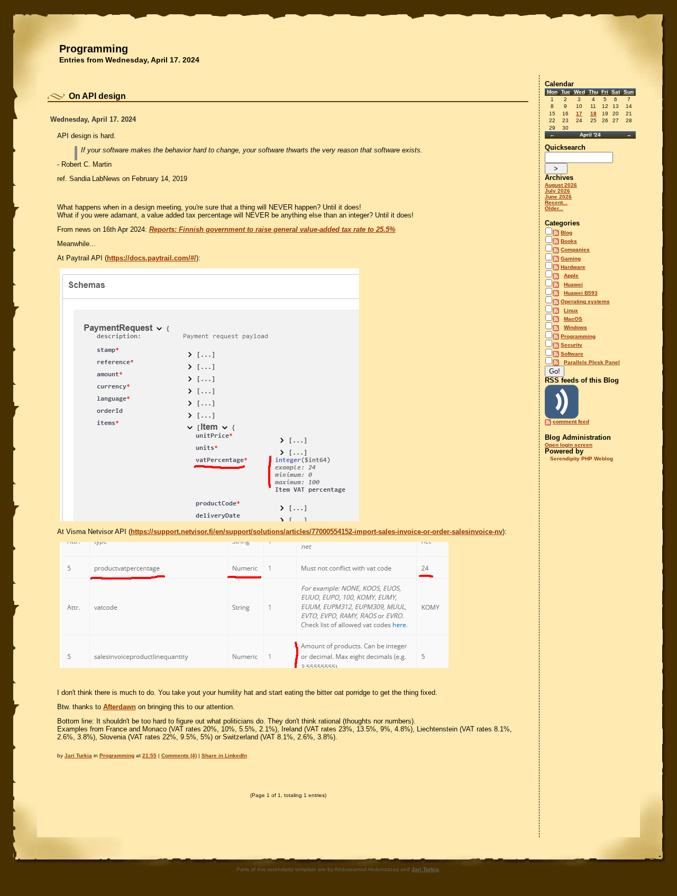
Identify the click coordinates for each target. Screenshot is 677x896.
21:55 (149, 755)
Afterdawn (119, 707)
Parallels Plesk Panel (592, 362)
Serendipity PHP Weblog (581, 458)
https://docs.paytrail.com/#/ (151, 258)
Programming (93, 49)
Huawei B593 (581, 293)
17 (579, 113)
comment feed (571, 421)
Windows (575, 327)
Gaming (571, 258)
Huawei (573, 284)
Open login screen (568, 445)
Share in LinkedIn (224, 755)
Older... (554, 208)
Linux (571, 310)
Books (569, 241)
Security (571, 345)
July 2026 (557, 191)
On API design (97, 96)
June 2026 (558, 197)
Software (572, 354)
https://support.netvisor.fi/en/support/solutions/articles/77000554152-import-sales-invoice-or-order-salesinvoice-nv (316, 532)
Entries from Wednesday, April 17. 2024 (129, 60)
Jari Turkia (78, 755)
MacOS (573, 319)
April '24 (590, 135)
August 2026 (561, 185)
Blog (566, 233)
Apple (571, 275)
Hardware (573, 267)
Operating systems (585, 301)
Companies (575, 249)
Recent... (556, 202)
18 (593, 113)
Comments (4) (179, 755)
